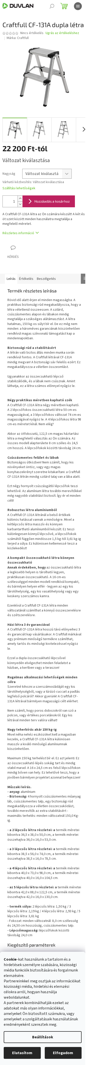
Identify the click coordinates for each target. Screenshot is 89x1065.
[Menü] (78, 6)
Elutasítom (22, 1053)
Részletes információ (18, 233)
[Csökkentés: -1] (20, 204)
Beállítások (42, 1037)
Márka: (18, 38)
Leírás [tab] (11, 278)
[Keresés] (52, 6)
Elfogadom (63, 1053)
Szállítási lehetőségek (18, 188)
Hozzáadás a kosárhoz (52, 201)
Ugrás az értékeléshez (62, 33)
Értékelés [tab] (26, 278)
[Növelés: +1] (20, 198)
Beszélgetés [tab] (46, 278)
